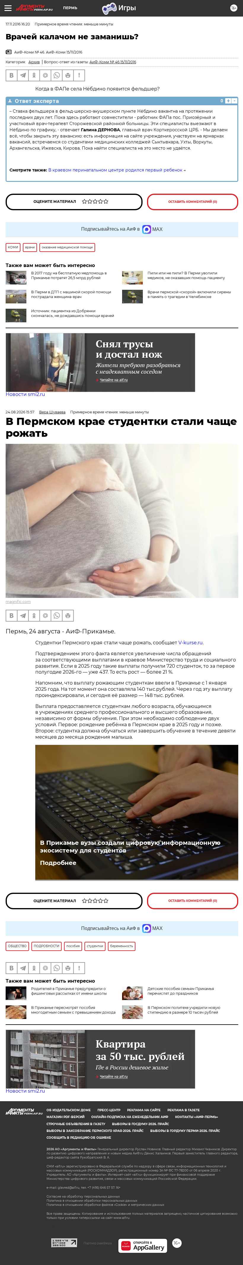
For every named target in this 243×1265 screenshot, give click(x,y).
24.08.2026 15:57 (20, 412)
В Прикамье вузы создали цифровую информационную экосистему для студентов (130, 846)
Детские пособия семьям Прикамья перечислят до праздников (181, 991)
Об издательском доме (69, 1110)
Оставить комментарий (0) (192, 202)
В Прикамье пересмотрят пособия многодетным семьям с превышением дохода (73, 1010)
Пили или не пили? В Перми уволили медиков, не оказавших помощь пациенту (186, 275)
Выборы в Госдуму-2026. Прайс (140, 1124)
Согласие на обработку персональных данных (83, 1196)
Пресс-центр (108, 1110)
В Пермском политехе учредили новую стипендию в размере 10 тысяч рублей (184, 1010)
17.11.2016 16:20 (18, 24)
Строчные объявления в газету (76, 1124)
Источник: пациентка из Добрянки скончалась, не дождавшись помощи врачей (72, 313)
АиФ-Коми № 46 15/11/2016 (112, 62)
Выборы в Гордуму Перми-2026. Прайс (185, 1131)
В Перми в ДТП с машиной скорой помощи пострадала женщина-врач (71, 294)
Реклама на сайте (144, 1110)
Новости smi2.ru (25, 394)
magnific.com (18, 601)
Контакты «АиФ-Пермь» (196, 1117)
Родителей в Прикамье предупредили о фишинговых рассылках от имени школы (69, 991)
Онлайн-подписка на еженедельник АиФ (129, 1117)
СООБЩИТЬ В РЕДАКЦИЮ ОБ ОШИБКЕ (79, 1138)
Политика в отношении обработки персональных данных (92, 1201)
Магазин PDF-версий (65, 1117)
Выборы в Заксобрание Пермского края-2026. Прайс (95, 1131)
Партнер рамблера (98, 1243)
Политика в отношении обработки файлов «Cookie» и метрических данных (105, 1205)
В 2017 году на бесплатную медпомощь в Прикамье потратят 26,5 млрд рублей (69, 275)
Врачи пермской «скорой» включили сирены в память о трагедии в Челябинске (189, 294)
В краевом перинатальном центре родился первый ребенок (115, 170)
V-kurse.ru (190, 643)
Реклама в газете (183, 1110)
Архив (34, 62)
